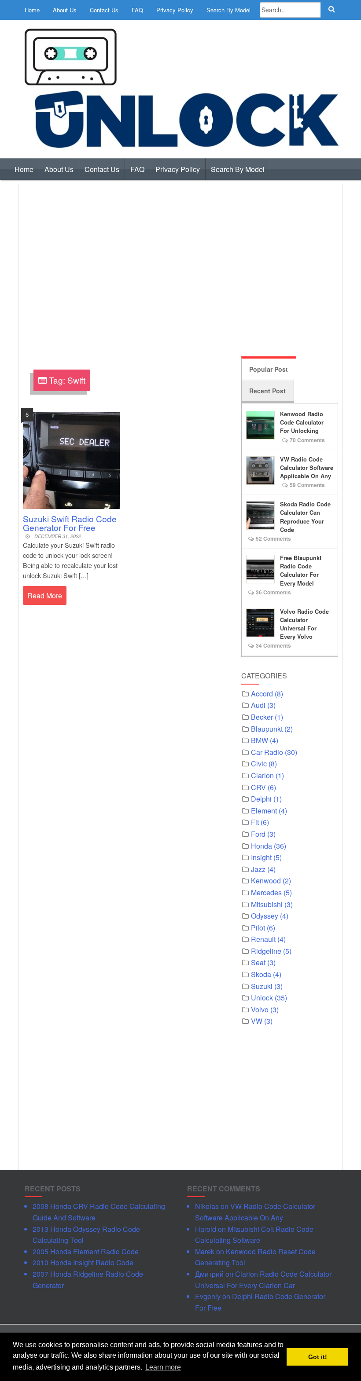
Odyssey (264, 916)
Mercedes (266, 892)
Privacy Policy (174, 10)
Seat (258, 962)
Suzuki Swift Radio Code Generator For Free (70, 523)
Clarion (262, 775)
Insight (261, 857)
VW (256, 1021)
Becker (262, 717)
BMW (259, 740)
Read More (44, 595)
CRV (258, 787)
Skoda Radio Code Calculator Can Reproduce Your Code (305, 517)
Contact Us (104, 10)
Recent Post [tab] (267, 390)
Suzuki (262, 986)
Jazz (258, 869)
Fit (255, 822)
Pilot (258, 928)
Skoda (261, 974)
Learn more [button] (163, 1367)
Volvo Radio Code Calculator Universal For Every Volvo (304, 624)
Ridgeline (266, 951)
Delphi (261, 799)
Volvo (260, 1009)
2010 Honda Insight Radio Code (83, 1262)
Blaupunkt (267, 729)
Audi (258, 705)
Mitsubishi (267, 904)
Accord (262, 694)
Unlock (262, 998)
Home (32, 10)
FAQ (137, 10)
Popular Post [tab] (268, 369)
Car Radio (267, 752)
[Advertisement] (180, 268)
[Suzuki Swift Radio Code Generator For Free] (71, 459)
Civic (259, 763)
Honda (261, 846)
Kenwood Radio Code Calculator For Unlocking (302, 422)
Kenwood (266, 880)
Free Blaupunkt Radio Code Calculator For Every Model (300, 570)
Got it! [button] (317, 1356)
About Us (65, 10)
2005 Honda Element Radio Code (86, 1251)
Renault (263, 939)
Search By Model (228, 10)
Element (264, 811)
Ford (258, 834)
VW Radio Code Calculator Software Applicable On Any (306, 467)
